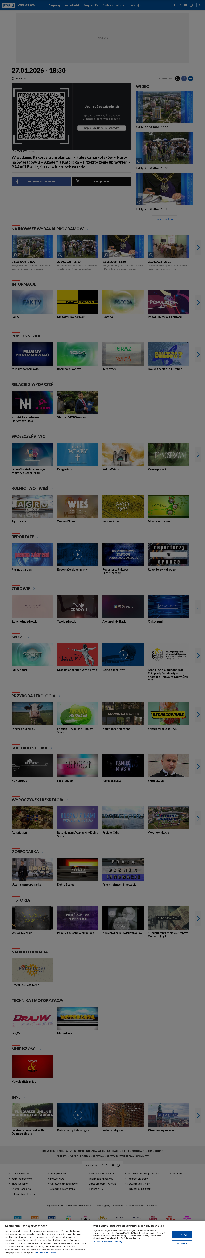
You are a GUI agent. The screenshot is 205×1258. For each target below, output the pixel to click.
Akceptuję (182, 1234)
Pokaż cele (182, 1243)
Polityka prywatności (45, 1252)
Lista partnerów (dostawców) (107, 1241)
